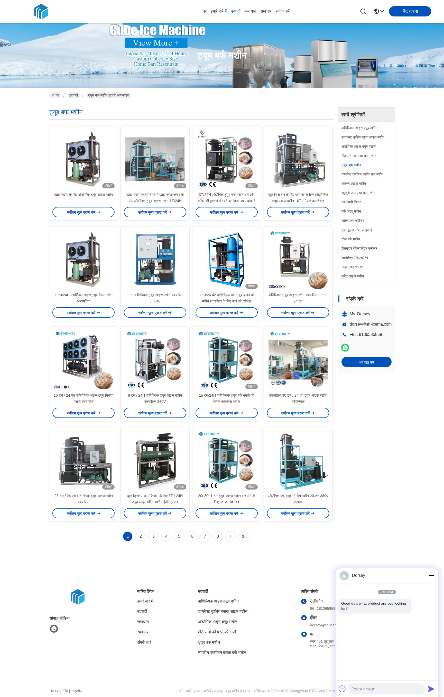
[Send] (431, 688)
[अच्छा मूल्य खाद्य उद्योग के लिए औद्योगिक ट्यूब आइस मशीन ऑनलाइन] (83, 158)
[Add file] (342, 688)
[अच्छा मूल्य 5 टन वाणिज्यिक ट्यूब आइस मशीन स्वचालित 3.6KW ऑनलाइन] (155, 259)
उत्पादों (235, 11)
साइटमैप (76, 691)
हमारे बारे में (219, 11)
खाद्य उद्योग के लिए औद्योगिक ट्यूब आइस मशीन (83, 195)
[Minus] (431, 575)
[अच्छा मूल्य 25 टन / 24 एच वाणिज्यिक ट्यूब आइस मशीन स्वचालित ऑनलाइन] (83, 460)
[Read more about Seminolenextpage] (230, 536)
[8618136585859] (54, 629)
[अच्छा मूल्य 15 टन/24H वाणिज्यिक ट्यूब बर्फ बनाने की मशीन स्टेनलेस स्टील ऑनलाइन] (227, 359)
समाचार (266, 11)
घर (204, 11)
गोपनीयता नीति (58, 691)
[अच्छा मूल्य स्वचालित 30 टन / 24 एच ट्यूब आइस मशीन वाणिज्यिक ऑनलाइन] (298, 359)
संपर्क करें (283, 11)
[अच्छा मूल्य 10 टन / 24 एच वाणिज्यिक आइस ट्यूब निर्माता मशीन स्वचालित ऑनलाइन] (83, 359)
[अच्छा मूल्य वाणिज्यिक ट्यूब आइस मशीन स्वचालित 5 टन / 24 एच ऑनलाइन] (298, 259)
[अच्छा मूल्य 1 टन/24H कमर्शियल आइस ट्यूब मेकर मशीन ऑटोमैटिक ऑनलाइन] (83, 259)
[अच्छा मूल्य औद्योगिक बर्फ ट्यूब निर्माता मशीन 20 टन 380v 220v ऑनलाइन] (298, 460)
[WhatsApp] (345, 347)
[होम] (77, 603)
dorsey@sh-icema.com (371, 324)
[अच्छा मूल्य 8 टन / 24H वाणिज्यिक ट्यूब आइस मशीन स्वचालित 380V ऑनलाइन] (155, 359)
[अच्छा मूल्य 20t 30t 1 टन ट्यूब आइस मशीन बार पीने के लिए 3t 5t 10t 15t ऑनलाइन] (227, 460)
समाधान (250, 11)
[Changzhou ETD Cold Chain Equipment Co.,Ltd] (41, 11)
